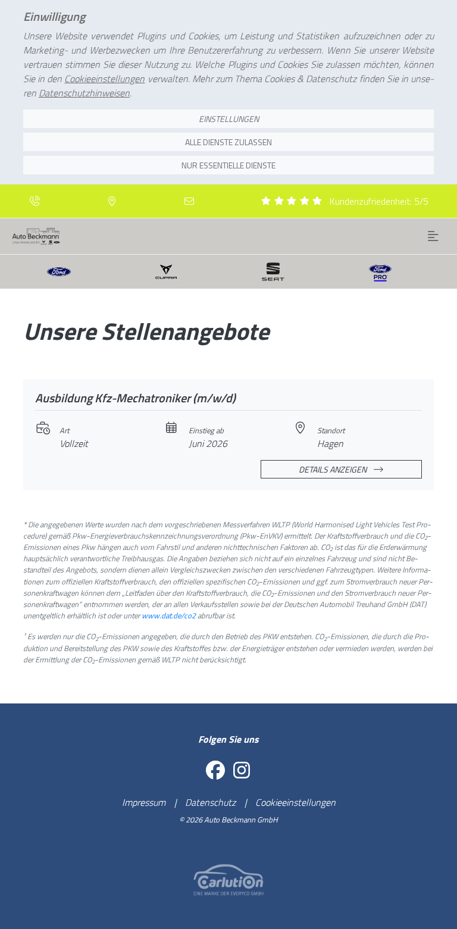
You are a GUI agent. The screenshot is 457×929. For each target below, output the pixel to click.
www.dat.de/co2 (169, 615)
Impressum (143, 802)
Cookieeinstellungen (295, 802)
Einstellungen (229, 118)
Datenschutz (210, 802)
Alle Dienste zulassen (228, 142)
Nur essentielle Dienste (228, 165)
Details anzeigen (333, 469)
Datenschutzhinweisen (84, 93)
